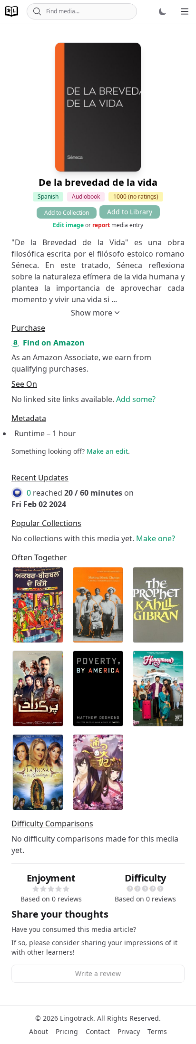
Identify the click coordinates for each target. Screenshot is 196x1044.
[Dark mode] (162, 11)
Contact (98, 1031)
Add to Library (129, 211)
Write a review (98, 973)
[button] (35, 888)
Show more (91, 312)
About (38, 1031)
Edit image (68, 225)
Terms (157, 1031)
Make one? (155, 538)
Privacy (129, 1031)
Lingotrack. (77, 1018)
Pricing (67, 1031)
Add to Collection (66, 213)
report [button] (101, 225)
